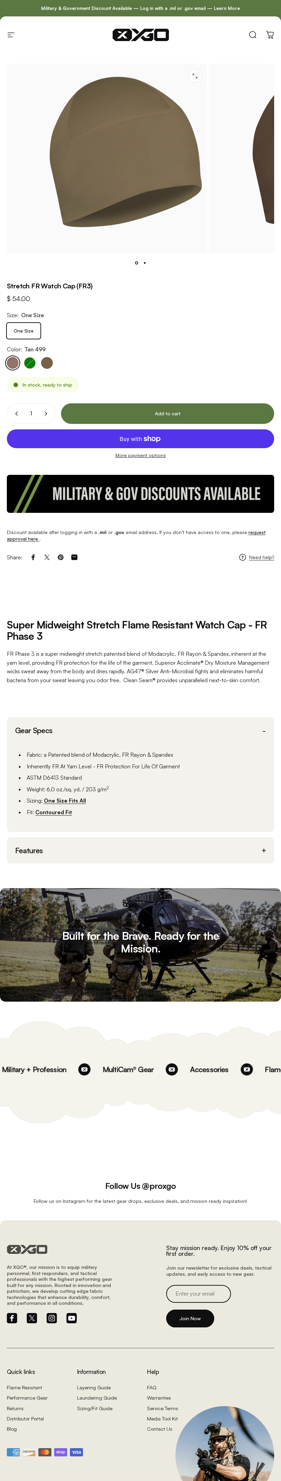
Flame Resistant (24, 1387)
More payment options (140, 455)
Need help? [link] (261, 557)
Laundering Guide (97, 1397)
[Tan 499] (13, 363)
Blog (12, 1429)
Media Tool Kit (162, 1418)
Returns (15, 1408)
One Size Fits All (65, 800)
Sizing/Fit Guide (94, 1408)
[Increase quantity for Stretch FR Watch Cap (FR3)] (47, 414)
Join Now (190, 1318)
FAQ (152, 1387)
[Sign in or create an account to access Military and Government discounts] (140, 494)
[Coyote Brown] (47, 363)
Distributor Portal (25, 1418)
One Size (24, 331)
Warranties (159, 1397)
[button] (140, 730)
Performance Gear (27, 1397)
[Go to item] (136, 263)
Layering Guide (94, 1387)
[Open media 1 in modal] (195, 76)
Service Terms (162, 1408)
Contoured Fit (53, 812)
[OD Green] (30, 363)
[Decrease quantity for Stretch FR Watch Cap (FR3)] (15, 414)
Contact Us (159, 1429)
